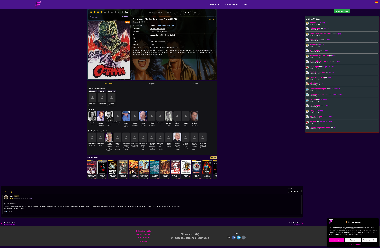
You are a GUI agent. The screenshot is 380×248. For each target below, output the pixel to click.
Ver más (212, 19)
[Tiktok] (244, 237)
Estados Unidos (156, 41)
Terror (164, 32)
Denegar (353, 240)
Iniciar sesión (343, 11)
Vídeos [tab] (195, 83)
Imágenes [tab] (152, 83)
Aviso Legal (144, 241)
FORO (244, 4)
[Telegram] (239, 237)
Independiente (155, 35)
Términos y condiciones (143, 234)
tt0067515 (170, 25)
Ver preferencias (369, 240)
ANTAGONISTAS (231, 4)
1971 (151, 38)
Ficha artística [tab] (108, 83)
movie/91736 (160, 25)
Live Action (160, 29)
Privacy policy (350, 244)
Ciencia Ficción (155, 32)
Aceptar (337, 240)
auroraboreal (335, 89)
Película (153, 29)
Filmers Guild (155, 47)
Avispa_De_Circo (328, 67)
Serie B (172, 35)
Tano (329, 78)
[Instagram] (229, 237)
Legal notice (358, 244)
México (165, 41)
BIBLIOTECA (214, 4)
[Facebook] (234, 237)
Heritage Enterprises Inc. (169, 47)
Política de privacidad (143, 231)
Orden (290, 188)
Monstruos (165, 35)
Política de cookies (143, 238)
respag (322, 23)
